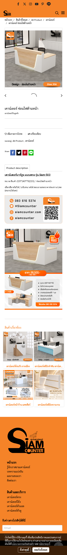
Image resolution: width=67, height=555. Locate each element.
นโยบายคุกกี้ (44, 543)
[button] (56, 13)
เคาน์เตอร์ (29, 140)
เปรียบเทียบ (35, 133)
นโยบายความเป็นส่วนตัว (23, 543)
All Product (18, 140)
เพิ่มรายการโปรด (14, 133)
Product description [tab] (17, 167)
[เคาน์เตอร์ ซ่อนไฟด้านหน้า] (33, 59)
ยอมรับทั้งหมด (40, 549)
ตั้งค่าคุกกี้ (24, 549)
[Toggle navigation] (63, 13)
